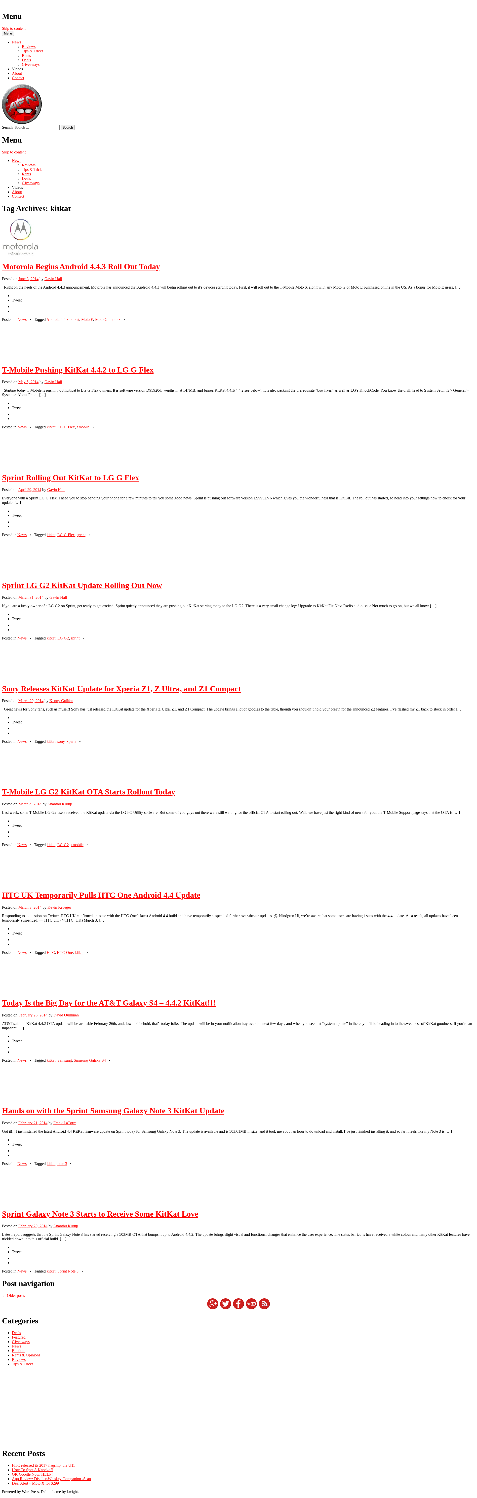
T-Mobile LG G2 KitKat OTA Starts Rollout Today (88, 791)
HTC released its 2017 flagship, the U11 (43, 1465)
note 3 (62, 1163)
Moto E (87, 319)
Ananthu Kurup (59, 804)
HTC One (65, 952)
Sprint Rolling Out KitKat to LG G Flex (70, 477)
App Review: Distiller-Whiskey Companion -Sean (51, 1479)
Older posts (13, 1295)
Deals (26, 60)
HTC (51, 952)
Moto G (101, 319)
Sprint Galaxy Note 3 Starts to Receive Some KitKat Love (100, 1213)
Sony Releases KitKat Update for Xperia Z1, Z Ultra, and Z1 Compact (121, 688)
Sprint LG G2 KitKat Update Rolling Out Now (82, 585)
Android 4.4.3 (57, 319)
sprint (81, 535)
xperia (71, 741)
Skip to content (14, 28)
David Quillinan (66, 1015)
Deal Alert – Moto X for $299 (35, 1483)
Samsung (64, 1060)
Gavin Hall (53, 279)
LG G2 (63, 638)
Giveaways (31, 64)
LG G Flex (66, 427)
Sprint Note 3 (68, 1271)
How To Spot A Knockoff (32, 1470)
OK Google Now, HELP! (32, 1474)
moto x (115, 319)
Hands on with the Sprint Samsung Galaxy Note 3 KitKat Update (113, 1110)
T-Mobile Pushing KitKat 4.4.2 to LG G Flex (78, 369)
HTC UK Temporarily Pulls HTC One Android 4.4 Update (101, 895)
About (17, 73)
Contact (18, 78)
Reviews (29, 46)
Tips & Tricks (32, 51)
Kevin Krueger (59, 907)
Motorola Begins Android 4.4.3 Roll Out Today (81, 266)
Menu (8, 33)
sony (61, 741)
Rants (26, 55)
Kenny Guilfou (61, 701)
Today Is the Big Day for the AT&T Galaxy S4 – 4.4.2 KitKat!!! (109, 1002)
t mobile (83, 427)
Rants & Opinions (26, 1355)
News (16, 42)
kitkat (75, 319)
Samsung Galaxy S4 (90, 1060)
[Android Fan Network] (22, 122)
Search (7, 127)
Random (18, 1350)
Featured (19, 1337)
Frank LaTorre (64, 1123)
